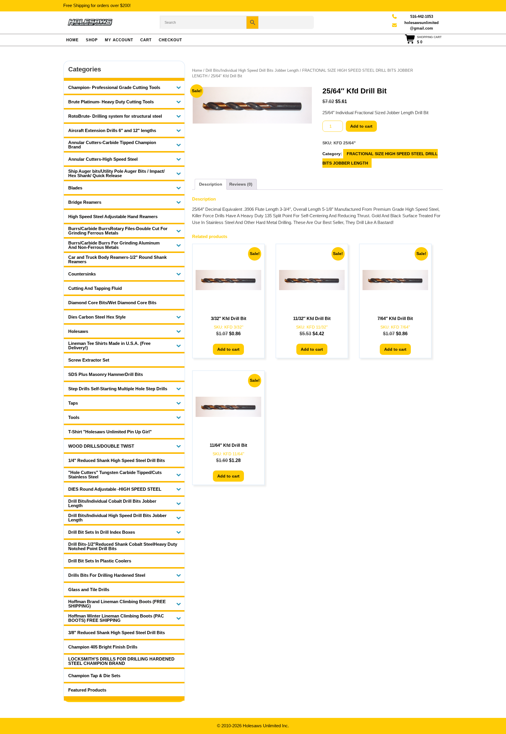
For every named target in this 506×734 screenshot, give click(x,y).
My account (119, 40)
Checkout (170, 40)
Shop (92, 40)
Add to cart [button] (228, 349)
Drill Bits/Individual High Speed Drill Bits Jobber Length (252, 70)
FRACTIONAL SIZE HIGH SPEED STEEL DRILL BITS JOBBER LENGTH (380, 158)
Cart (146, 40)
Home (72, 40)
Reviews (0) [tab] (240, 184)
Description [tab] (210, 184)
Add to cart (361, 126)
